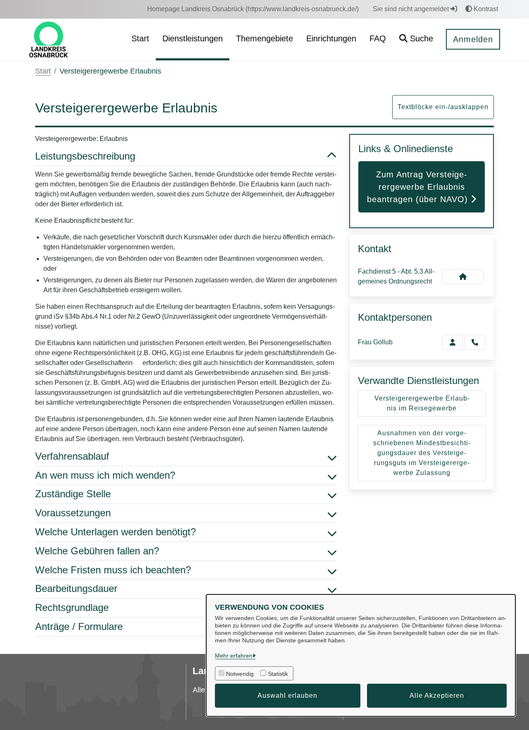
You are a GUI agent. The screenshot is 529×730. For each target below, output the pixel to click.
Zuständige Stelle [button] (73, 493)
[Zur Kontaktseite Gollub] (452, 342)
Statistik (278, 673)
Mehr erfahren (234, 655)
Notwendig (240, 673)
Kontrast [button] (485, 8)
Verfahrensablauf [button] (72, 456)
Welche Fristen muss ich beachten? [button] (113, 569)
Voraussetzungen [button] (73, 512)
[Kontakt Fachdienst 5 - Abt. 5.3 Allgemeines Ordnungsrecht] (463, 276)
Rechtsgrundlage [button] (72, 607)
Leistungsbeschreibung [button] (85, 156)
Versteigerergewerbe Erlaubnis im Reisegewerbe (421, 403)
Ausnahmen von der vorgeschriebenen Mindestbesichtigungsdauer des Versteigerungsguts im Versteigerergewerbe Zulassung (421, 452)
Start (43, 71)
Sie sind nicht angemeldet (411, 8)
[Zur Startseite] (48, 39)
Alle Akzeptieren (437, 695)
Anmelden (473, 39)
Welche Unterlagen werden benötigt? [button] (115, 531)
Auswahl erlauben (287, 695)
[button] (416, 39)
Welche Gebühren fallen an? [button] (97, 550)
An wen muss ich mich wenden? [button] (105, 475)
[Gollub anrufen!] (475, 342)
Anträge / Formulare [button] (79, 626)
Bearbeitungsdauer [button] (76, 588)
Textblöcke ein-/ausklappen (443, 106)
